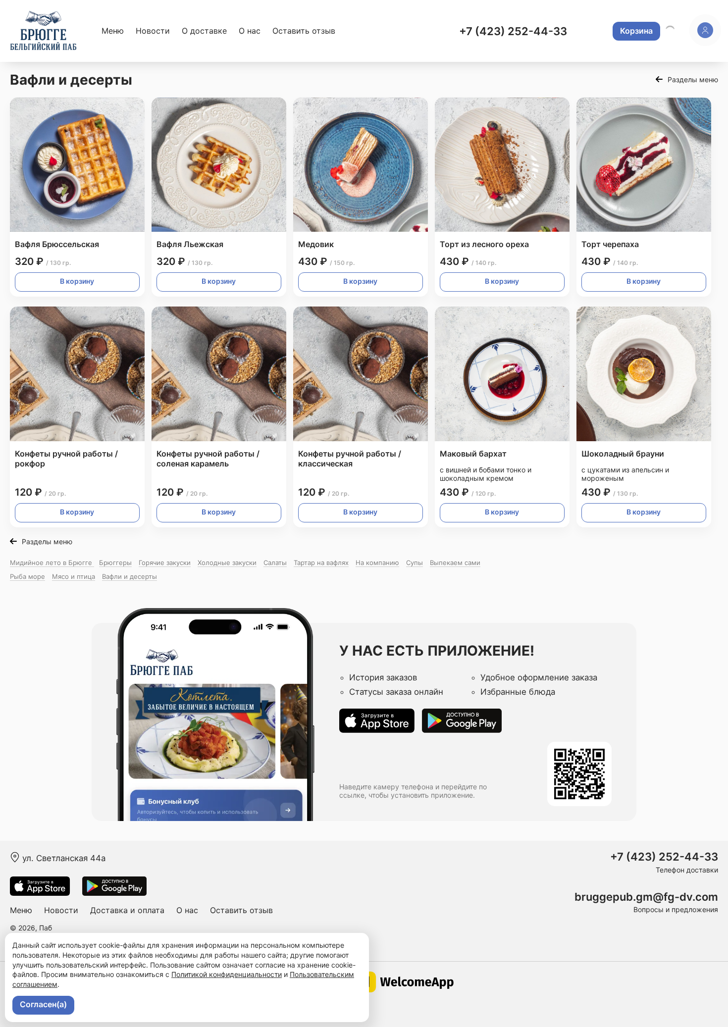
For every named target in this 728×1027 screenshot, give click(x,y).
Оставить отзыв (303, 31)
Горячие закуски (165, 562)
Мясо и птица (73, 576)
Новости (153, 31)
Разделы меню (693, 79)
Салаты (275, 562)
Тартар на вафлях (321, 562)
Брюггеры (115, 562)
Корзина (636, 31)
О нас (249, 31)
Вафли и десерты (129, 576)
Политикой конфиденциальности (226, 974)
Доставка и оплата (127, 910)
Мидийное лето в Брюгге (52, 562)
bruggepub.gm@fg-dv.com (646, 897)
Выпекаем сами (455, 562)
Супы (414, 562)
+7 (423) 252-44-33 (513, 31)
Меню (113, 31)
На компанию (377, 562)
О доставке (204, 31)
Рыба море (27, 576)
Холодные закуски (227, 562)
